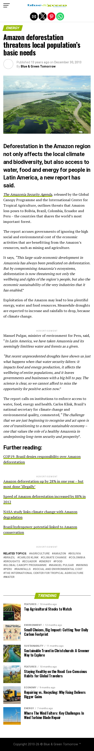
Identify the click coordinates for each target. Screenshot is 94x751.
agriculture (40, 553)
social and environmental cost (59, 569)
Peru (8, 569)
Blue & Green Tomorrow (38, 66)
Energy (46, 561)
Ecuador (30, 561)
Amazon (60, 553)
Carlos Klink (28, 557)
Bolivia (75, 553)
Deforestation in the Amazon (38, 146)
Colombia (77, 557)
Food (58, 561)
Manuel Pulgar (62, 565)
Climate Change (54, 557)
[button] (6, 5)
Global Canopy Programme (26, 565)
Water (9, 577)
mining (83, 565)
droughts (12, 561)
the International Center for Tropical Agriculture (44, 573)
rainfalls (23, 569)
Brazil (10, 557)
